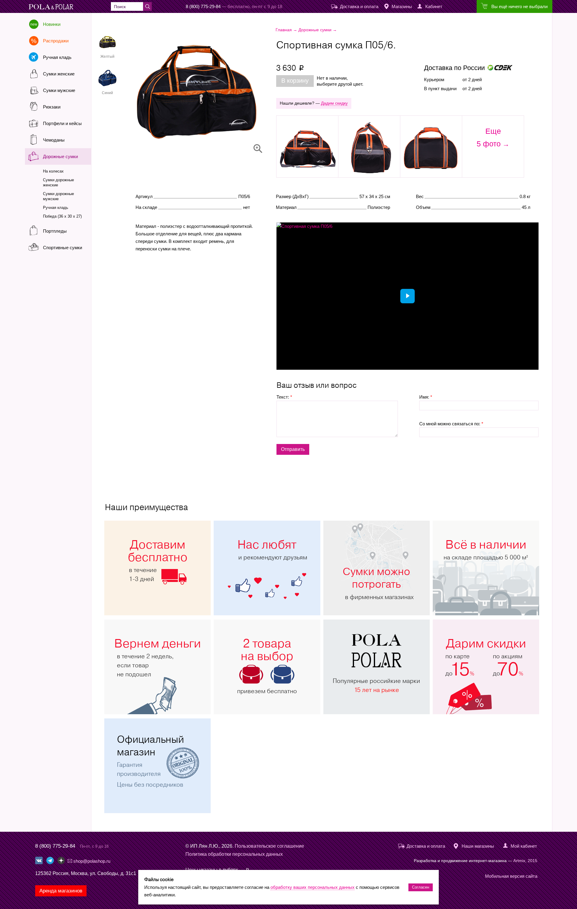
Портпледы (55, 231)
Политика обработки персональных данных (234, 854)
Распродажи (56, 40)
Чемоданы (54, 139)
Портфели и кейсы (62, 123)
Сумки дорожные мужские (58, 196)
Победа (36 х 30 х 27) (62, 216)
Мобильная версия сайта (511, 876)
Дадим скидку (334, 103)
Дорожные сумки (60, 156)
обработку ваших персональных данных (312, 887)
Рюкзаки (51, 106)
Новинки (51, 24)
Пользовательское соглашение (269, 846)
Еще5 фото (489, 137)
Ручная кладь (57, 57)
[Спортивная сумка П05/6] (215, 90)
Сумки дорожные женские (58, 182)
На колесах (53, 171)
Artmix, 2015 (525, 860)
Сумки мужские (59, 90)
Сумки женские (59, 73)
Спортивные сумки (62, 247)
